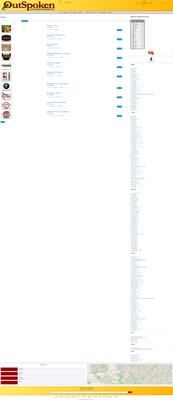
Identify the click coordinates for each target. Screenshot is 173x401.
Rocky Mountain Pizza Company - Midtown (136, 170)
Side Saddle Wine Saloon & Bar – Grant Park (136, 172)
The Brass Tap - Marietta (134, 245)
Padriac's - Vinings (52, 26)
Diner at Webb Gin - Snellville (134, 213)
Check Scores (80, 12)
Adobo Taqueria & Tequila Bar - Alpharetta (136, 193)
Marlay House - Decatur (134, 299)
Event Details (119, 39)
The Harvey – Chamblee (134, 247)
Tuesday (64, 57)
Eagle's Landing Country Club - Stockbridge (136, 127)
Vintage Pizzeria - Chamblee (134, 181)
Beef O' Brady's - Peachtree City (135, 261)
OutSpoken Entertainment (90, 399)
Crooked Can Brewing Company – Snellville (136, 206)
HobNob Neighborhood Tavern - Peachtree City (136, 143)
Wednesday (63, 87)
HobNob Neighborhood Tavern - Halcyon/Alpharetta (137, 281)
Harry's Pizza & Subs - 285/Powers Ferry (136, 134)
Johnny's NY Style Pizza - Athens (135, 290)
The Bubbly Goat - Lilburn (134, 317)
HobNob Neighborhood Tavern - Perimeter (58, 53)
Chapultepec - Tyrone (133, 204)
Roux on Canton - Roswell (54, 93)
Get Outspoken (73, 12)
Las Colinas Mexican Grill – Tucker (135, 297)
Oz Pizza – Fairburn (133, 231)
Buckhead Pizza (133, 263)
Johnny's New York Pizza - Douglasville (57, 112)
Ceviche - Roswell (133, 70)
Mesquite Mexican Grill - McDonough (135, 304)
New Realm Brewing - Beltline (134, 165)
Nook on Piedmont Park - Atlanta (135, 229)
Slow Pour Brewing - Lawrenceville (56, 102)
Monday (58, 29)
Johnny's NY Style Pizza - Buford (135, 88)
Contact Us (88, 12)
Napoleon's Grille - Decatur (134, 227)
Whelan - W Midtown (52, 44)
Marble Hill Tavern (133, 156)
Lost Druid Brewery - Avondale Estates (57, 84)
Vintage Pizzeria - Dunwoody (55, 72)
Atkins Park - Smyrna (133, 195)
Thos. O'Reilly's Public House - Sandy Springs (136, 249)
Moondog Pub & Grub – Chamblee (135, 93)
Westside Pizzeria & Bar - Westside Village (136, 183)
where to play (66, 12)
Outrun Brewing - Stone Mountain (135, 306)
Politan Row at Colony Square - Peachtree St (136, 97)
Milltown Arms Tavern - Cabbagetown (135, 161)
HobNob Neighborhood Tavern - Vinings (136, 147)
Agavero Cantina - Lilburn (134, 68)
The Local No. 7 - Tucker (134, 104)
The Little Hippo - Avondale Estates (135, 102)
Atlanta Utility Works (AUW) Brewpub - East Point (137, 259)
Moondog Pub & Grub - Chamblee (135, 163)
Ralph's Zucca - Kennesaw (134, 236)
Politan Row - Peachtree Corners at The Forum (137, 308)
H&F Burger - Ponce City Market (135, 79)
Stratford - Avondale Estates (134, 240)
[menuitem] (56, 396)
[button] (2, 21)
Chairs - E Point (133, 72)
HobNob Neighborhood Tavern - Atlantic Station (137, 136)
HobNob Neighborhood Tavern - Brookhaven (136, 138)
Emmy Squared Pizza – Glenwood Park (136, 129)
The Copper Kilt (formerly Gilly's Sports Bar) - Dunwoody (138, 179)
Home (61, 12)
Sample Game (110, 12)
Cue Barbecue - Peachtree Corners (135, 268)
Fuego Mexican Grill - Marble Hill (56, 35)
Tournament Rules (102, 12)
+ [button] (88, 365)
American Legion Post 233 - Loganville (135, 336)
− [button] (88, 366)
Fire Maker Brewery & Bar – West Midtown (136, 272)
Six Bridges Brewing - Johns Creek (135, 174)
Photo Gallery (94, 12)
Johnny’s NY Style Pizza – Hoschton (135, 154)
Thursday (62, 106)
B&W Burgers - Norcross (134, 120)
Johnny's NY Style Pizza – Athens (135, 152)
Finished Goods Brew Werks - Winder (135, 270)
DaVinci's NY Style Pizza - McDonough (135, 211)
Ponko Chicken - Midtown (54, 63)
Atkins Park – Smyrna (133, 118)
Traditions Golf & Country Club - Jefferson (136, 322)
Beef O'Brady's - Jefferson (134, 125)
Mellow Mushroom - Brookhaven (135, 222)
